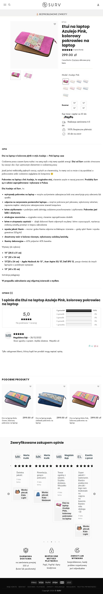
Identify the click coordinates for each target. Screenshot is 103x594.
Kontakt (22, 587)
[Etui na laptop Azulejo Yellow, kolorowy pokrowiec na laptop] (72, 81)
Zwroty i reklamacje (56, 587)
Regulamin (71, 587)
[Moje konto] (98, 5)
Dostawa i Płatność (36, 587)
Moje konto (12, 587)
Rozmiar (65, 105)
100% (95, 310)
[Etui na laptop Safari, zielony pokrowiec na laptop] (66, 95)
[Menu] (5, 5)
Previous (8, 494)
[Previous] (2, 406)
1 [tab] (44, 542)
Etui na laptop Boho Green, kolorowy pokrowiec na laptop (9, 420)
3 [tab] (51, 542)
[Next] (101, 406)
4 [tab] (55, 542)
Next (94, 494)
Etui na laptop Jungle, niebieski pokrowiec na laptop (44, 420)
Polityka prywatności (86, 587)
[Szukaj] (9, 4)
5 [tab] (59, 542)
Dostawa (75, 60)
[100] (79, 310)
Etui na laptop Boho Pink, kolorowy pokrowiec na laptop (79, 420)
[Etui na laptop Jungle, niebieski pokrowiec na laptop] (86, 88)
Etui (64, 22)
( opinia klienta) (78, 50)
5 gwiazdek (61, 310)
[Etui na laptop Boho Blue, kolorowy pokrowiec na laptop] (79, 81)
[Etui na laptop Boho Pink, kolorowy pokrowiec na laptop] (72, 88)
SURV (59, 590)
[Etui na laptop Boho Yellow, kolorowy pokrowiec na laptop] (79, 88)
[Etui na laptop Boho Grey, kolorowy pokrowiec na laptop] (66, 88)
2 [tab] (47, 542)
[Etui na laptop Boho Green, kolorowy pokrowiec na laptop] (86, 81)
